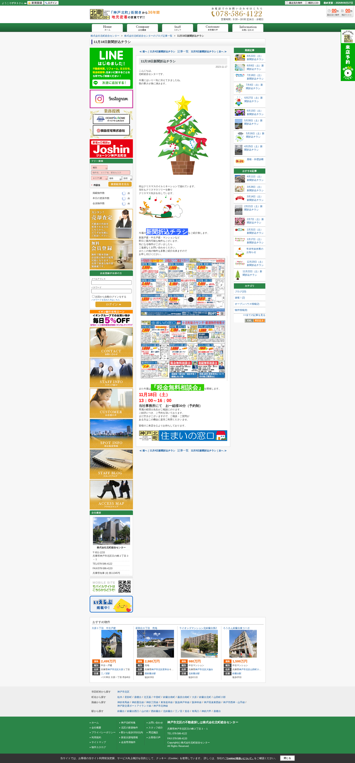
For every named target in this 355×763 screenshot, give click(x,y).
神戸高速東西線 (212, 702)
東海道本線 (167, 702)
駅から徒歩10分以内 (132, 732)
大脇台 (209, 669)
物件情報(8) (241, 310)
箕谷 (187, 711)
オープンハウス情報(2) (247, 304)
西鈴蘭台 (156, 711)
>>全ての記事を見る (254, 315)
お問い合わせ (155, 722)
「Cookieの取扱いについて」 (239, 758)
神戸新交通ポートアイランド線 (134, 705)
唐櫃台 (137, 697)
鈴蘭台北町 (205, 697)
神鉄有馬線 (123, 702)
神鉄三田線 (152, 702)
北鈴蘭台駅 (194, 673)
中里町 (157, 697)
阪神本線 (197, 702)
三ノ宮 (178, 711)
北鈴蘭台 (168, 711)
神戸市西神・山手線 (234, 702)
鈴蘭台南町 (169, 697)
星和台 (166, 669)
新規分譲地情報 (129, 737)
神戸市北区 (113, 669)
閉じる (287, 758)
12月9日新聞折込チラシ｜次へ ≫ (209, 51)
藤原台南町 (184, 697)
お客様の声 (154, 737)
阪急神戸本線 (182, 702)
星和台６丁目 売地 (146, 628)
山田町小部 (255, 669)
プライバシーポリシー (104, 732)
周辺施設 (153, 732)
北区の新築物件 (129, 727)
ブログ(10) (240, 291)
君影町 (128, 697)
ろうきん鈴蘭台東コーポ (236, 628)
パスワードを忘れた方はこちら (105, 300)
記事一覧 (183, 51)
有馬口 (195, 711)
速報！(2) (240, 297)
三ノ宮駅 (105, 673)
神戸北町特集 (128, 722)
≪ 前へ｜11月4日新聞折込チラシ (157, 51)
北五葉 (147, 697)
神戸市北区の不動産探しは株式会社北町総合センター (202, 722)
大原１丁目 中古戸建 (104, 628)
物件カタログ (99, 747)
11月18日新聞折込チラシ (158, 61)
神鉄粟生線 (138, 702)
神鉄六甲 (206, 711)
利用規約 (96, 737)
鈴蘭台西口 (133, 711)
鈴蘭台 (121, 711)
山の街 (145, 711)
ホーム (95, 722)
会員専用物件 (128, 742)
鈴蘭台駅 (236, 673)
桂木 (119, 697)
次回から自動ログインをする (110, 296)
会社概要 (96, 727)
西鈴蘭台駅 (150, 673)
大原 (121, 669)
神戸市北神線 (160, 705)
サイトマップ (99, 742)
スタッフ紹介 (155, 727)
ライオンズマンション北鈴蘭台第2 (198, 628)
